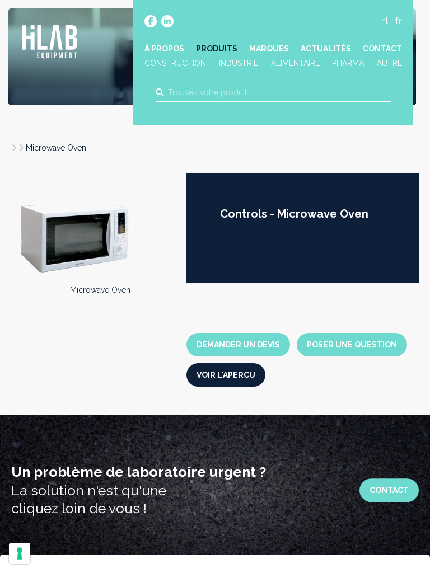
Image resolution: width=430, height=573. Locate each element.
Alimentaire (295, 63)
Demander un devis (238, 344)
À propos (164, 48)
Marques (269, 48)
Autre (389, 63)
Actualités (326, 48)
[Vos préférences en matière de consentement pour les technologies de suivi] (19, 553)
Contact (382, 48)
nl (384, 20)
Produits (216, 48)
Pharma (348, 63)
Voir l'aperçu (226, 374)
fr (398, 20)
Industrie (238, 63)
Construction (175, 63)
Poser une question (352, 344)
